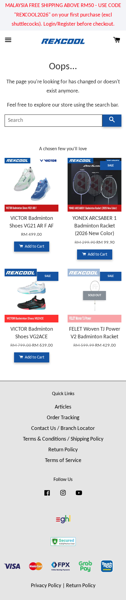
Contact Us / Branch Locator (63, 428)
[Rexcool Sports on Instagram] (63, 496)
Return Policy (63, 450)
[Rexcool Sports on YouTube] (79, 496)
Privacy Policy (46, 586)
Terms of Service (63, 461)
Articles (63, 407)
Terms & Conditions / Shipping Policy (63, 439)
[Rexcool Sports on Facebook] (47, 496)
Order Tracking (63, 418)
